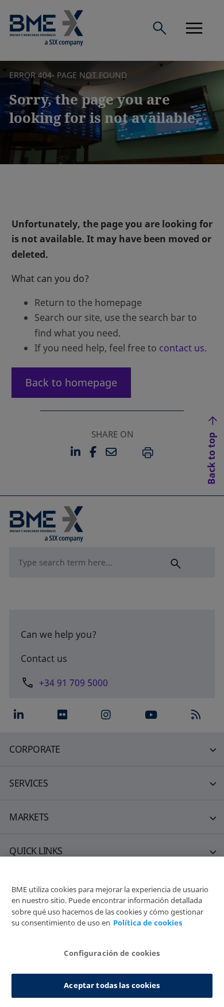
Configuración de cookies (112, 953)
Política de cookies (147, 922)
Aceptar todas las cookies (112, 985)
